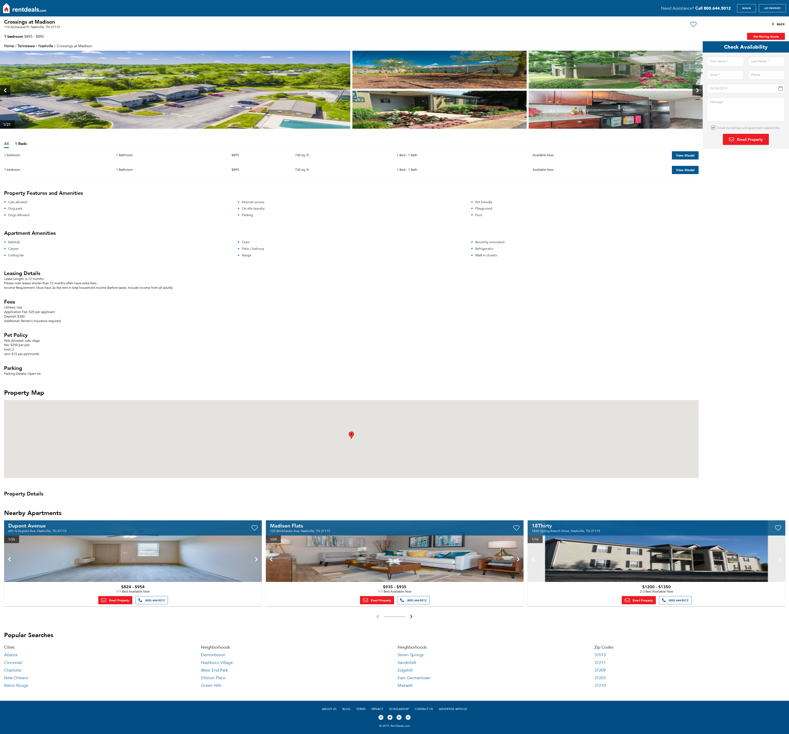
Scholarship (399, 709)
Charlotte (12, 670)
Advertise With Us (453, 709)
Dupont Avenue (27, 525)
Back (780, 24)
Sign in (746, 8)
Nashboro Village (217, 662)
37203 (600, 677)
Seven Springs (411, 654)
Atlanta (10, 654)
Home (9, 46)
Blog (346, 709)
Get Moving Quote (766, 36)
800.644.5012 (713, 8)
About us (329, 709)
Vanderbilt (407, 662)
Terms (361, 709)
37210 (600, 685)
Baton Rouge (16, 685)
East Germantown (414, 677)
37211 (600, 662)
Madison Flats (286, 525)
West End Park (214, 670)
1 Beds (21, 144)
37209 (600, 670)
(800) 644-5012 (154, 600)
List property (772, 8)
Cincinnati (13, 662)
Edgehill (405, 670)
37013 (600, 654)
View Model (685, 155)
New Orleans (16, 677)
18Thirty (542, 525)
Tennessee (26, 46)
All (6, 144)
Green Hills (211, 685)
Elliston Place (213, 677)
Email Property (749, 139)
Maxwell (405, 685)
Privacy (377, 709)
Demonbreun (213, 654)
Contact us (424, 709)
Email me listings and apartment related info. (749, 128)
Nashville (45, 46)
